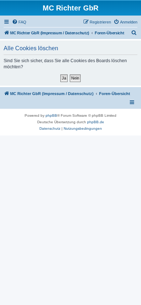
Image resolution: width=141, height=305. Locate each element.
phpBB (51, 115)
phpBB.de (95, 122)
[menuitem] (19, 22)
